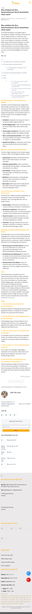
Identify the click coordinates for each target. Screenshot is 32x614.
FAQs (5, 78)
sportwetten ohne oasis (7, 297)
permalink (24, 387)
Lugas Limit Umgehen (25, 404)
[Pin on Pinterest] (20, 381)
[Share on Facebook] (12, 381)
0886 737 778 (9, 574)
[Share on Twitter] (14, 381)
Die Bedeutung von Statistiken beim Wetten (14, 61)
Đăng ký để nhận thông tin (16, 421)
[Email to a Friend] (17, 381)
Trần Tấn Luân (23, 18)
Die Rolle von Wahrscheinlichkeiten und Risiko (15, 73)
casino (3, 8)
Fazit (5, 75)
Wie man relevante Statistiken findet (13, 64)
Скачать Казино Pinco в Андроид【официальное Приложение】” (8, 404)
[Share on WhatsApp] (9, 381)
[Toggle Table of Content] (2, 60)
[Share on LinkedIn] (23, 381)
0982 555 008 (13, 578)
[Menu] (2, 2)
